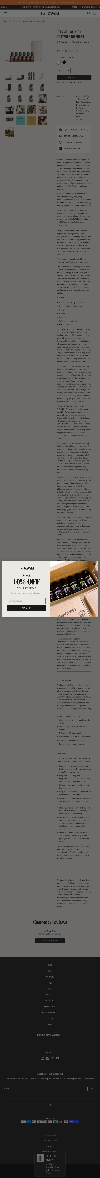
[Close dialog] (94, 564)
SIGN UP (26, 608)
